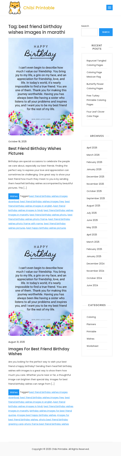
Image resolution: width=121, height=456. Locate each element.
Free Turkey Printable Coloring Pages (96, 100)
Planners (91, 324)
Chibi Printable (39, 8)
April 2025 (92, 234)
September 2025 (96, 198)
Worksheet (92, 346)
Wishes (14, 196)
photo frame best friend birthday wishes (46, 424)
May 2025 (92, 227)
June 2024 (92, 285)
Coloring (91, 317)
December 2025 (95, 176)
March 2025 (93, 241)
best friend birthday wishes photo (48, 214)
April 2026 (92, 147)
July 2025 (92, 212)
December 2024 (96, 263)
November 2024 (95, 270)
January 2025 (94, 256)
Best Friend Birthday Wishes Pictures (34, 151)
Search (85, 26)
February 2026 (94, 162)
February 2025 (94, 249)
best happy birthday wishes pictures (46, 228)
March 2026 (93, 154)
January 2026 (94, 169)
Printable (91, 331)
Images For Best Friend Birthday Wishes (38, 351)
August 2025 (93, 205)
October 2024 (94, 278)
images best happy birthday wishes (36, 415)
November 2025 (95, 183)
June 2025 (92, 220)
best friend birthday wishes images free (42, 201)
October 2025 (94, 191)
